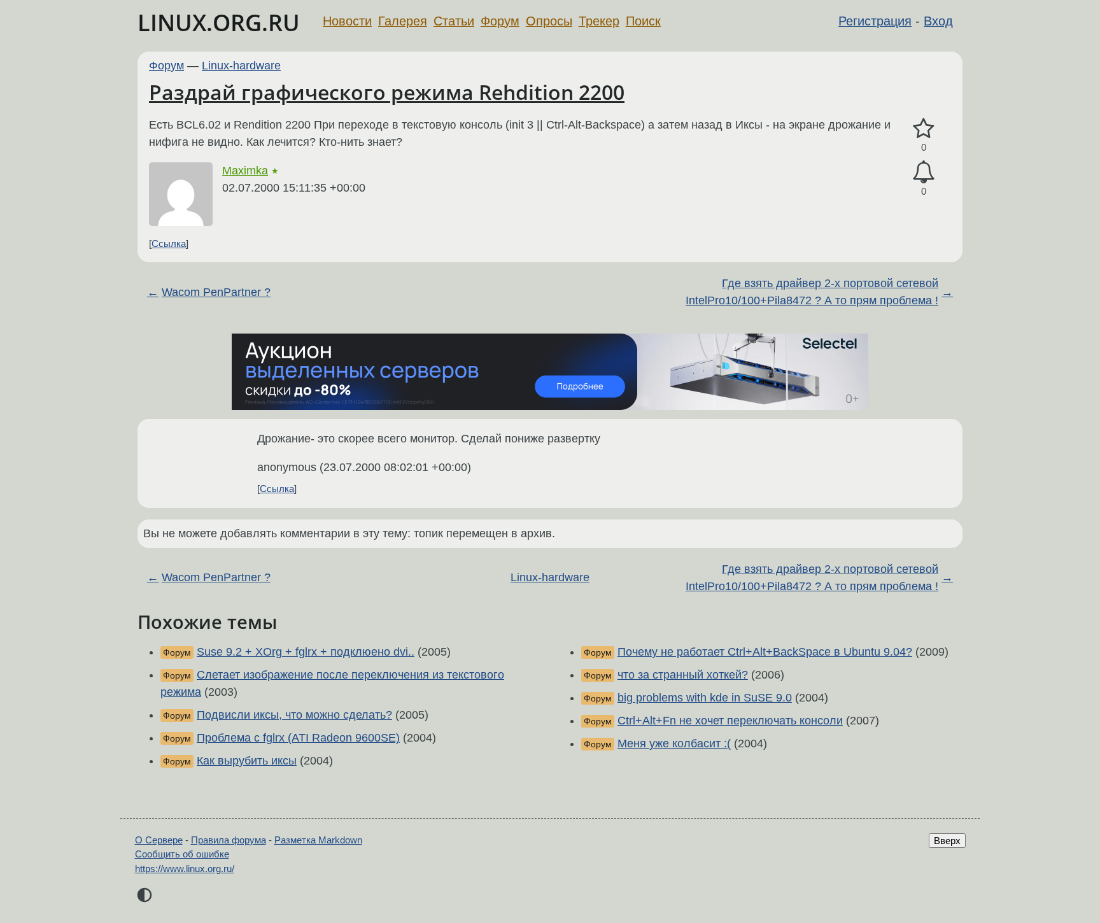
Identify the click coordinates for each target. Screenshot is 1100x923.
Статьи (454, 21)
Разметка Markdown (318, 840)
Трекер (599, 21)
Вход (938, 21)
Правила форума (228, 840)
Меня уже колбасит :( (674, 743)
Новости (347, 21)
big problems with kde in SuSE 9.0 (704, 697)
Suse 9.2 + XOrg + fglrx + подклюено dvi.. (305, 651)
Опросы (549, 21)
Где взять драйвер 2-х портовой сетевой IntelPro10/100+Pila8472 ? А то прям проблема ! (812, 292)
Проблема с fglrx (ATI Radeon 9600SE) (298, 737)
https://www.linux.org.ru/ (184, 868)
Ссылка (169, 243)
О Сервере (159, 840)
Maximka (245, 170)
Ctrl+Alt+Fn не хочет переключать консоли (730, 720)
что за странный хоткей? (682, 674)
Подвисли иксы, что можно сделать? (294, 714)
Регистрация (875, 21)
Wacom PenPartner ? (216, 292)
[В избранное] (924, 129)
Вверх (947, 840)
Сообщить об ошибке (182, 854)
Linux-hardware (241, 65)
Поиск (643, 21)
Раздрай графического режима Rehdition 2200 (386, 92)
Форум (500, 21)
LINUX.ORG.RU (219, 22)
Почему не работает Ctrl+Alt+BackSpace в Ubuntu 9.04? (764, 651)
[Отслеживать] (924, 172)
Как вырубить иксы (247, 760)
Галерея (402, 21)
